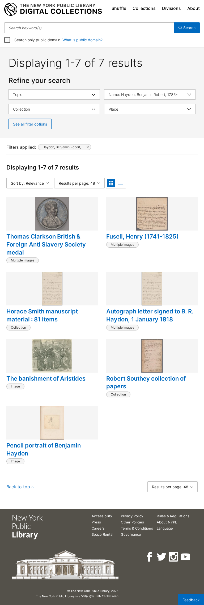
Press (96, 522)
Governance (131, 534)
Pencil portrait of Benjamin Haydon (43, 449)
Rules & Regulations (173, 516)
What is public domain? (82, 40)
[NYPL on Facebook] (150, 557)
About (193, 8)
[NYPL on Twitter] (162, 557)
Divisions (171, 8)
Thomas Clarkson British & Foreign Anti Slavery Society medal (46, 244)
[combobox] (89, 27)
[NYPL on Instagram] (174, 557)
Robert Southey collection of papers (146, 382)
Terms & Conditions (137, 528)
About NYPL (167, 522)
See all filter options (30, 124)
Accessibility (102, 516)
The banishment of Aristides (46, 378)
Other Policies (132, 522)
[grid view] (111, 183)
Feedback (191, 600)
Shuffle (119, 8)
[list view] (120, 183)
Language (165, 528)
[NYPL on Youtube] (186, 557)
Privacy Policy (132, 516)
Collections (144, 8)
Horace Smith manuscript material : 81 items (42, 315)
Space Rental (102, 534)
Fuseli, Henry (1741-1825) (142, 236)
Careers (98, 528)
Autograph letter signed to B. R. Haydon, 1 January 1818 (149, 315)
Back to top (18, 486)
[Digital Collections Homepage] (53, 9)
